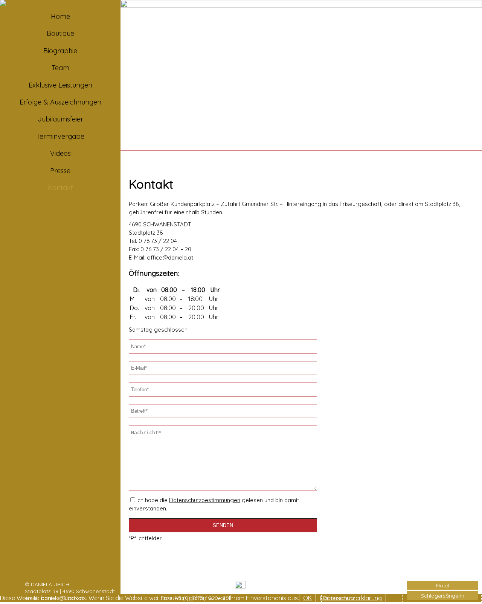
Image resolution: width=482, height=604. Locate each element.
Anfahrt (332, 584)
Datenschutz (339, 598)
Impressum (337, 591)
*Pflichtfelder (145, 538)
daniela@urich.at (62, 598)
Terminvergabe (60, 136)
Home (60, 16)
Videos (60, 153)
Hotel (442, 585)
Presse (60, 170)
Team (60, 67)
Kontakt (60, 187)
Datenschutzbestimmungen (204, 500)
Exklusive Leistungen (60, 85)
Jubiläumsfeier (60, 119)
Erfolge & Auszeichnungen (60, 102)
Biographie (60, 50)
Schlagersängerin (442, 595)
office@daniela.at (170, 257)
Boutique (60, 33)
